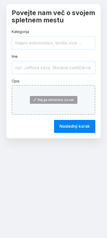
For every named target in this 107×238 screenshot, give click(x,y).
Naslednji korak (74, 126)
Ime (15, 56)
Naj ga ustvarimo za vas (56, 100)
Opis (15, 81)
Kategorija (20, 31)
